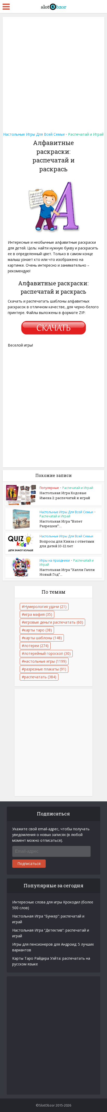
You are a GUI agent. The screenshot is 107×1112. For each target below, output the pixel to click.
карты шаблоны (43, 637)
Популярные (49, 488)
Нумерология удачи (45, 606)
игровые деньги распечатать (53, 622)
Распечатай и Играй (86, 134)
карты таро (38, 629)
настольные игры (45, 661)
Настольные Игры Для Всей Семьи (34, 134)
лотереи (36, 645)
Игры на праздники (54, 560)
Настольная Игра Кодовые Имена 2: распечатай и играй (64, 495)
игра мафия (38, 614)
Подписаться (29, 863)
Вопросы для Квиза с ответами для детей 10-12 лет (66, 543)
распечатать (40, 676)
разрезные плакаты (45, 669)
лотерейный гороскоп (47, 653)
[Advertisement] (53, 72)
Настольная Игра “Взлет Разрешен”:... (60, 523)
